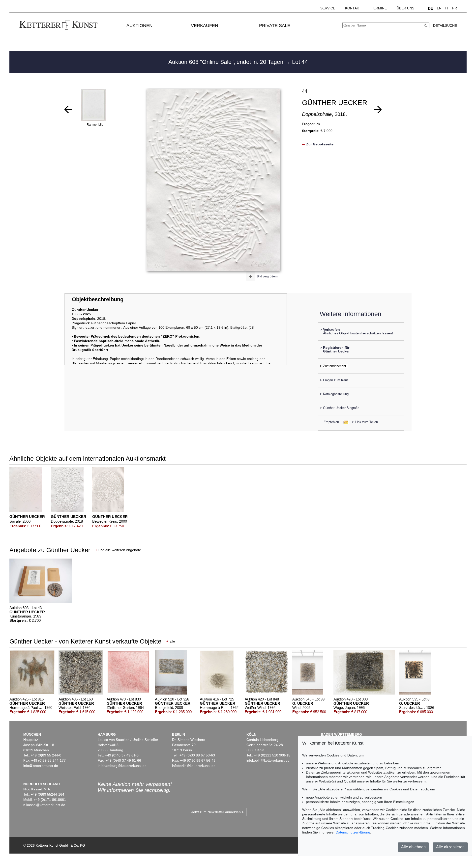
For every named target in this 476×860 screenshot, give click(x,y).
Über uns (405, 8)
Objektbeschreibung (97, 299)
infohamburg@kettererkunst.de (122, 766)
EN (439, 8)
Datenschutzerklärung (353, 832)
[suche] (426, 25)
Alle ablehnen (413, 847)
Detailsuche (445, 25)
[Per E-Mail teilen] (344, 422)
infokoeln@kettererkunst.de (268, 760)
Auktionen (139, 25)
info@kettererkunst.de (40, 766)
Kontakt (353, 8)
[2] (378, 109)
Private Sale (274, 25)
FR (454, 8)
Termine (379, 8)
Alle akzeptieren (450, 847)
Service (327, 8)
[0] (68, 109)
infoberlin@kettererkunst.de (193, 766)
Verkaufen (204, 25)
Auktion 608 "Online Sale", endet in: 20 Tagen (226, 62)
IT (446, 8)
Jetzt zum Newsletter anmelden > (217, 812)
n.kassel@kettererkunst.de (44, 805)
